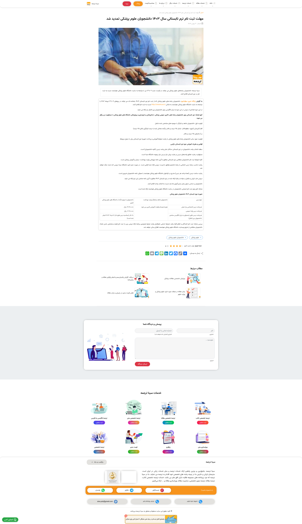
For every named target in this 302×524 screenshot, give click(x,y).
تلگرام (127, 490)
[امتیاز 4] (171, 246)
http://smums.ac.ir (158, 104)
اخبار (201, 12)
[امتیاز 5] (168, 246)
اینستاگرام (156, 490)
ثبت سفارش (202, 422)
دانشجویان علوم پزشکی (176, 237)
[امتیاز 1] (180, 246)
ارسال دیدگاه (142, 364)
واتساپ (97, 490)
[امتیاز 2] (177, 246)
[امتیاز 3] (174, 246)
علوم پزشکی (194, 237)
